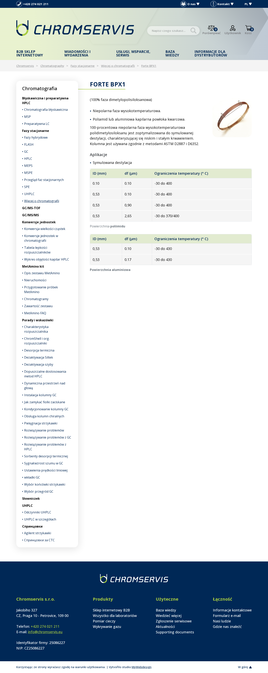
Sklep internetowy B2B (111, 610)
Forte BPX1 (148, 66)
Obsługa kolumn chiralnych (44, 416)
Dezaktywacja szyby (38, 364)
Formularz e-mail (227, 615)
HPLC (28, 158)
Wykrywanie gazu (107, 626)
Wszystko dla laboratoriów (115, 615)
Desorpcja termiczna (39, 350)
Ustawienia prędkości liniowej (45, 470)
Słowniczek (31, 498)
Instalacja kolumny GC (40, 395)
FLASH (29, 144)
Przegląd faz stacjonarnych (44, 180)
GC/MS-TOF (31, 208)
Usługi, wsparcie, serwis (133, 53)
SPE (27, 187)
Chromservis (25, 66)
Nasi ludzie (222, 621)
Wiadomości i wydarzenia (77, 53)
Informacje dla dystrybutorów (210, 53)
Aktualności (165, 626)
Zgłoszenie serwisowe (174, 621)
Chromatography (52, 66)
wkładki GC (32, 477)
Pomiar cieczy (104, 621)
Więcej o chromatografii (118, 66)
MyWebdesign (141, 667)
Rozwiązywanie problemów (44, 430)
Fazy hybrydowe (36, 137)
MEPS (28, 165)
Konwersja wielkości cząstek (44, 229)
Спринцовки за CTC (39, 540)
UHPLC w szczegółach (40, 519)
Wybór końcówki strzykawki (44, 484)
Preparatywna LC (36, 124)
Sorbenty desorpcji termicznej (46, 456)
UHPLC (29, 194)
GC (26, 151)
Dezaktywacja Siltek (38, 357)
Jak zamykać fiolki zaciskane (44, 402)
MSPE (28, 173)
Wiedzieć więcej (168, 615)
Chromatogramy (36, 299)
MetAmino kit (33, 266)
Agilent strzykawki (37, 533)
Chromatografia (39, 88)
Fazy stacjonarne (83, 66)
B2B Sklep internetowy (29, 53)
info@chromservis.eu (45, 631)
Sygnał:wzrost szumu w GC (43, 463)
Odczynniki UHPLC (37, 512)
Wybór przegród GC (38, 491)
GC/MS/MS (30, 215)
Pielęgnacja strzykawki (40, 423)
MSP (27, 116)
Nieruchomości (35, 280)
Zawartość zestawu (38, 306)
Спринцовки (32, 526)
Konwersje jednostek (39, 222)
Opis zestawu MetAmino (42, 273)
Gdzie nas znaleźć (227, 626)
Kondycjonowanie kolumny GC (46, 409)
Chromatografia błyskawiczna (46, 109)
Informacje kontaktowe (232, 610)
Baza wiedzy (172, 53)
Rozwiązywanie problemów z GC (47, 437)
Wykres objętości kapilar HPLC (46, 259)
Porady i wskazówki (37, 320)
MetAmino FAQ (35, 313)
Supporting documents (175, 632)
